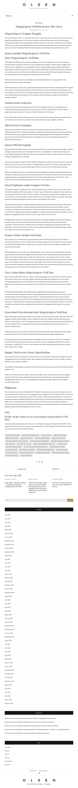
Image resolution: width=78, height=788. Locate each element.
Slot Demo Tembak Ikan (42, 452)
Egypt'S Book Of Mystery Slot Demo (44, 444)
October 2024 (9, 589)
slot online (7, 747)
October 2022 (9, 677)
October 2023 (9, 633)
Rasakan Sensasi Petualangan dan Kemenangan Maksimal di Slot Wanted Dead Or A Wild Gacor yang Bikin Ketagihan (37, 729)
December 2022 (9, 670)
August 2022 (8, 685)
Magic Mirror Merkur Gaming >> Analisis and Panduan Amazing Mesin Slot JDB (15, 484)
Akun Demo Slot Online (13, 435)
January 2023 (8, 666)
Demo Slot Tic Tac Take (24, 444)
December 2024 (9, 585)
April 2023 (8, 655)
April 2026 (8, 526)
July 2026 (7, 515)
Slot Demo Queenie (11, 452)
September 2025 (9, 552)
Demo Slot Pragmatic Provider (60, 441)
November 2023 (9, 629)
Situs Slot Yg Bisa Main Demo (45, 449)
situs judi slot (8, 761)
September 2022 (9, 681)
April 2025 (8, 570)
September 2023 (9, 637)
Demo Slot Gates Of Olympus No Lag (17, 441)
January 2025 (8, 581)
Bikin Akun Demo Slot (12, 438)
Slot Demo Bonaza (62, 449)
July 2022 (7, 688)
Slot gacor (7, 764)
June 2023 (8, 648)
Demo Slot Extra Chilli (58, 438)
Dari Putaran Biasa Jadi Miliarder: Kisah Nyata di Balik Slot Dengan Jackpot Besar (27, 733)
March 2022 (8, 699)
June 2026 (8, 518)
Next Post (56, 469)
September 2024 (9, 592)
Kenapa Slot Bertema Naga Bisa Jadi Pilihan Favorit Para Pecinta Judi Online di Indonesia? (29, 722)
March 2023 (8, 659)
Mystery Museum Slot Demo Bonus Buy (35, 447)
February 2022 (9, 703)
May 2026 (8, 522)
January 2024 (8, 622)
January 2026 (8, 537)
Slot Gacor (39, 23)
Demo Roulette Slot (27, 438)
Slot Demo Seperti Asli (26, 452)
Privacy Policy (43, 771)
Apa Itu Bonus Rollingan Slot (30, 435)
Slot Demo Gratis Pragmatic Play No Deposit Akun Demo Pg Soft (62, 484)
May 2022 (8, 692)
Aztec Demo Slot (46, 435)
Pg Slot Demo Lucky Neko (27, 449)
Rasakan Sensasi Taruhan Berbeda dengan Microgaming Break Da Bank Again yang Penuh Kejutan (31, 726)
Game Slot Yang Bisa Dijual (13, 447)
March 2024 (8, 614)
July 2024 (7, 600)
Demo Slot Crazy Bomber (42, 438)
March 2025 (8, 574)
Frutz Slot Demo (62, 444)
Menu (9, 16)
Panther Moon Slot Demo (57, 447)
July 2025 (7, 559)
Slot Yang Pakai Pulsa (12, 455)
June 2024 (8, 603)
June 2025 (8, 563)
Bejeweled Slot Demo (60, 435)
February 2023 (9, 662)
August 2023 (8, 640)
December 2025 (9, 541)
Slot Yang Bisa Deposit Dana (60, 452)
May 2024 (8, 607)
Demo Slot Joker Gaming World (39, 441)
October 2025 (9, 548)
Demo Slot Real (10, 444)
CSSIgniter (47, 784)
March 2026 (8, 530)
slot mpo (7, 757)
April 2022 (8, 696)
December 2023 (9, 626)
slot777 (7, 754)
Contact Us (33, 771)
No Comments (43, 30)
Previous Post (22, 469)
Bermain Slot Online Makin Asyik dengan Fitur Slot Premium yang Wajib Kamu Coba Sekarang (30, 718)
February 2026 (9, 533)
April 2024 (8, 611)
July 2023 (7, 644)
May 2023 (8, 651)
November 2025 (9, 544)
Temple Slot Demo (26, 455)
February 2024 (9, 618)
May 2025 (8, 566)
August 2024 (8, 596)
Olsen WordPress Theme (34, 784)
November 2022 (9, 674)
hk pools (7, 751)
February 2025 (9, 578)
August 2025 (8, 555)
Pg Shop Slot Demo (11, 449)
